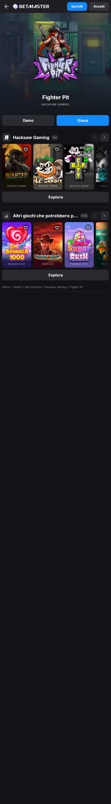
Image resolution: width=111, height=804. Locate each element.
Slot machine (33, 287)
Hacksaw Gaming (31, 137)
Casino (17, 287)
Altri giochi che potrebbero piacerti (45, 215)
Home (6, 287)
